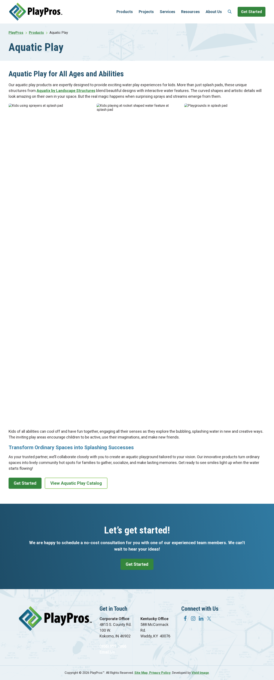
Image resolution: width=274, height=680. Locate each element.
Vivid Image (200, 673)
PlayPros (36, 11)
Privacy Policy (159, 673)
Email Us (107, 652)
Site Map (141, 673)
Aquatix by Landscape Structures (66, 90)
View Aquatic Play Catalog (76, 483)
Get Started (25, 483)
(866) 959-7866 (113, 646)
